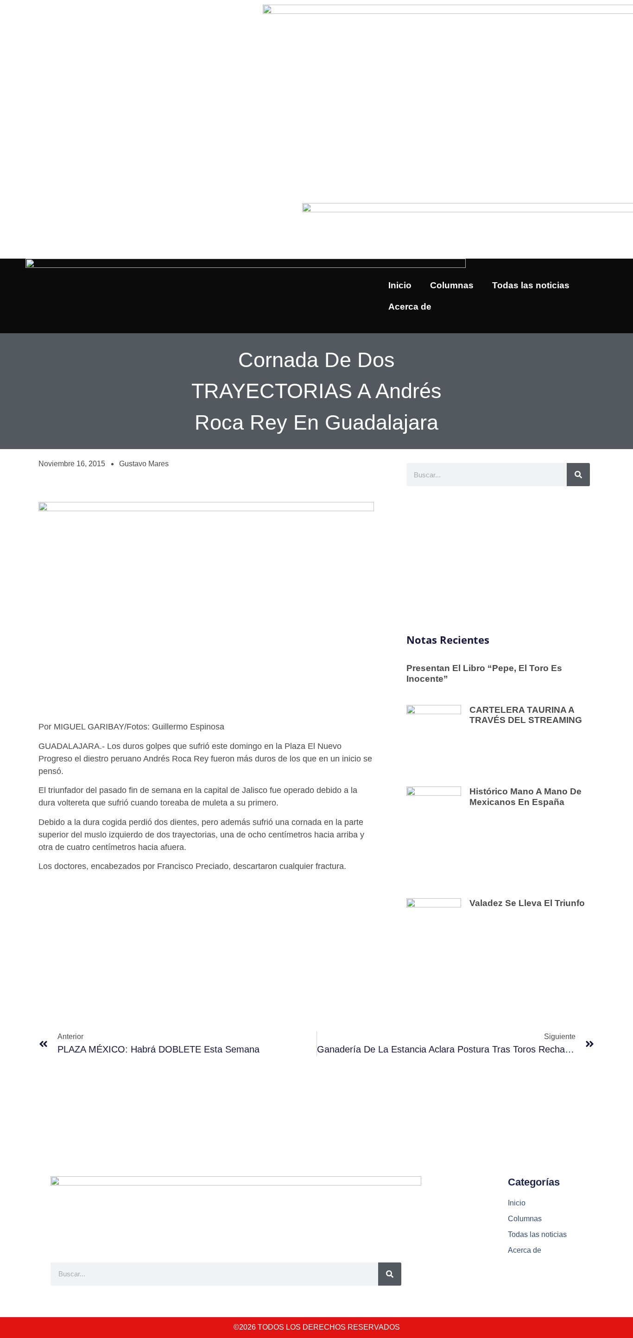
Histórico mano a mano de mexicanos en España (525, 796)
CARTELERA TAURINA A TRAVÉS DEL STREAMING (525, 715)
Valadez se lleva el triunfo (527, 903)
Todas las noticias (531, 285)
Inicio (399, 285)
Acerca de (409, 306)
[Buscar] (578, 474)
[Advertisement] (498, 560)
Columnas (452, 285)
